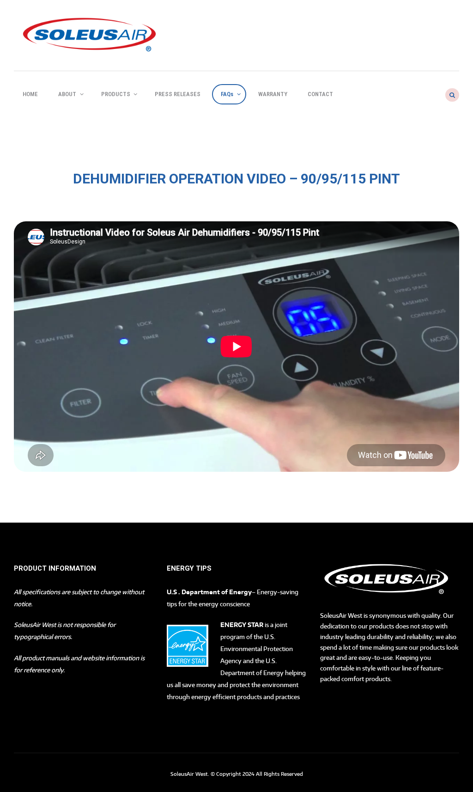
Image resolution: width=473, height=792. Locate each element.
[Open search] (451, 95)
